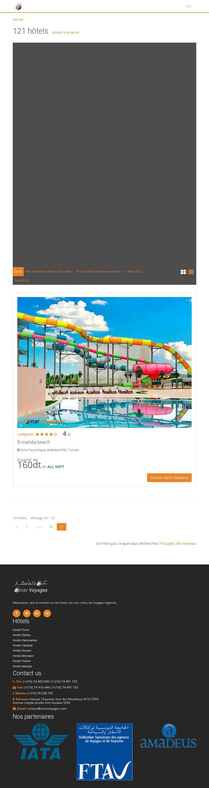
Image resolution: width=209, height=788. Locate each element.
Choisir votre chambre (169, 477)
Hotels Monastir (23, 656)
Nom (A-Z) (134, 271)
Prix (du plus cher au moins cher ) (99, 271)
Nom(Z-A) (22, 280)
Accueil (18, 19)
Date (18, 271)
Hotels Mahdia (22, 666)
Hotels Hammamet (25, 640)
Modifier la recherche (65, 32)
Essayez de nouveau (179, 543)
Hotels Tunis (21, 630)
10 (51, 527)
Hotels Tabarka (22, 645)
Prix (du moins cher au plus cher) (49, 271)
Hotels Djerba (22, 635)
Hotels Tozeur (22, 661)
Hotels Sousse (22, 650)
